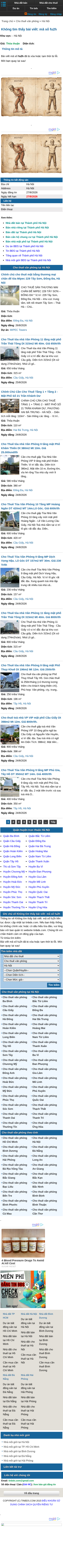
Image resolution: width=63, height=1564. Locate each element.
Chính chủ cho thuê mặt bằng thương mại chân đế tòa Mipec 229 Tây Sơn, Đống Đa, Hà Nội (30, 278)
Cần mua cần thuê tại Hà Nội (28, 1358)
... (46, 822)
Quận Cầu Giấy (12, 841)
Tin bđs (34, 8)
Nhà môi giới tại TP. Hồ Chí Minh (21, 1447)
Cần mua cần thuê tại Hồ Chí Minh (10, 1366)
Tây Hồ (17, 703)
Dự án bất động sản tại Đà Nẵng (10, 1388)
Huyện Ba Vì (36, 866)
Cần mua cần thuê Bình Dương (46, 1366)
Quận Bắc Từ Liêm (39, 836)
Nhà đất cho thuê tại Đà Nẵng (10, 1410)
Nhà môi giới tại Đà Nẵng (17, 1456)
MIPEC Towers (18, 329)
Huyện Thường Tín (14, 907)
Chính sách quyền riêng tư (35, 1504)
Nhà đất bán (20, 3)
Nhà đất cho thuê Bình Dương (46, 1353)
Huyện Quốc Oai (38, 892)
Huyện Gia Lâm (37, 876)
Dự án (16, 8)
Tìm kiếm (51, 8)
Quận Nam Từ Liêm (40, 856)
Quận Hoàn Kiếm (13, 851)
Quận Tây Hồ (10, 861)
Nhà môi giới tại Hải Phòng (18, 1460)
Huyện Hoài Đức (12, 881)
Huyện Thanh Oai (13, 902)
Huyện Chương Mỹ (14, 871)
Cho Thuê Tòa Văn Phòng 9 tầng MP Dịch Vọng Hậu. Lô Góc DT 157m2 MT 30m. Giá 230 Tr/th (31, 561)
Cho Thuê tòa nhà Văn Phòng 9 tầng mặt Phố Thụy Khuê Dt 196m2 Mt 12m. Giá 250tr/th (30, 667)
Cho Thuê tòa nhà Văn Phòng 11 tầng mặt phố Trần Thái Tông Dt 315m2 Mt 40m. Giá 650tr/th (31, 341)
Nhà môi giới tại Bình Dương (19, 1451)
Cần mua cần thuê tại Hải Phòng (28, 1423)
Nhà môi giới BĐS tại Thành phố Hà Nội (28, 260)
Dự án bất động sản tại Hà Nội (28, 1323)
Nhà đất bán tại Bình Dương (46, 1340)
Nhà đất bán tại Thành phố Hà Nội (26, 223)
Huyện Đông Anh (12, 876)
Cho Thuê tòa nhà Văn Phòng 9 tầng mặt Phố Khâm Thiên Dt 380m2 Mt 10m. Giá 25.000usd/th (30, 448)
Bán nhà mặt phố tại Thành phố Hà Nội (29, 241)
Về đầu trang (31, 1493)
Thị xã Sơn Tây (12, 866)
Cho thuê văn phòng (27, 21)
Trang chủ (7, 21)
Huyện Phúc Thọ (12, 892)
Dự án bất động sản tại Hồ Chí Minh (10, 1327)
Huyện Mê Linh (37, 881)
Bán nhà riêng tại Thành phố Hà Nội (27, 227)
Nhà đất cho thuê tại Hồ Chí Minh (10, 1353)
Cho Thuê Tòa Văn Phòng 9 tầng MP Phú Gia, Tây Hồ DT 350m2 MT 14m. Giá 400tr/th (30, 772)
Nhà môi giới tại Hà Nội (16, 1442)
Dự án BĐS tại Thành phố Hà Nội (24, 246)
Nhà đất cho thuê (48, 3)
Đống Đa (18, 320)
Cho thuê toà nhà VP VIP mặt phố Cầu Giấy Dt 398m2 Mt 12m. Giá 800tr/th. (31, 719)
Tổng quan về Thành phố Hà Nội (24, 255)
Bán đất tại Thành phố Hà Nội (23, 232)
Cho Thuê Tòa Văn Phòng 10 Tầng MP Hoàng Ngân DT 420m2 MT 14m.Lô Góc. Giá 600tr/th (30, 506)
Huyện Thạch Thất (39, 897)
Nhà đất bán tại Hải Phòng (28, 1399)
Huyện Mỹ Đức (11, 887)
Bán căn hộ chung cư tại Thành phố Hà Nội (32, 237)
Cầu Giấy (18, 377)
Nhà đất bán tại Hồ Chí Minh (10, 1340)
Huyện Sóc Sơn (12, 897)
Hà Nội (46, 21)
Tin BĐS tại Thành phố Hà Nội (23, 250)
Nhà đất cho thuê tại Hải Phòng (28, 1410)
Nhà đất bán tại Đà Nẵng (10, 1399)
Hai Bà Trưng (20, 430)
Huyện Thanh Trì (38, 902)
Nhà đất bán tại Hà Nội (28, 1334)
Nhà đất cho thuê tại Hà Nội (28, 1345)
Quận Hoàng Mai (38, 851)
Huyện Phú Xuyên (39, 887)
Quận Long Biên (12, 856)
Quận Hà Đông (11, 846)
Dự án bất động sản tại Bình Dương (46, 1327)
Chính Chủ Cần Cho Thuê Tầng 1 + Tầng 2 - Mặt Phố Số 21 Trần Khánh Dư (29, 393)
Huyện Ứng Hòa (38, 907)
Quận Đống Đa (37, 841)
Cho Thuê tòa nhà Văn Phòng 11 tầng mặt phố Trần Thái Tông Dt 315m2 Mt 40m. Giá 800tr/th (31, 615)
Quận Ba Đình (11, 836)
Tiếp (53, 822)
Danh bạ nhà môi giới (17, 1435)
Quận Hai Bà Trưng (40, 846)
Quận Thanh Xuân (39, 861)
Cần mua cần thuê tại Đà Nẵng (10, 1423)
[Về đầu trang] (60, 1560)
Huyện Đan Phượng (40, 871)
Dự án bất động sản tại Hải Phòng (28, 1388)
